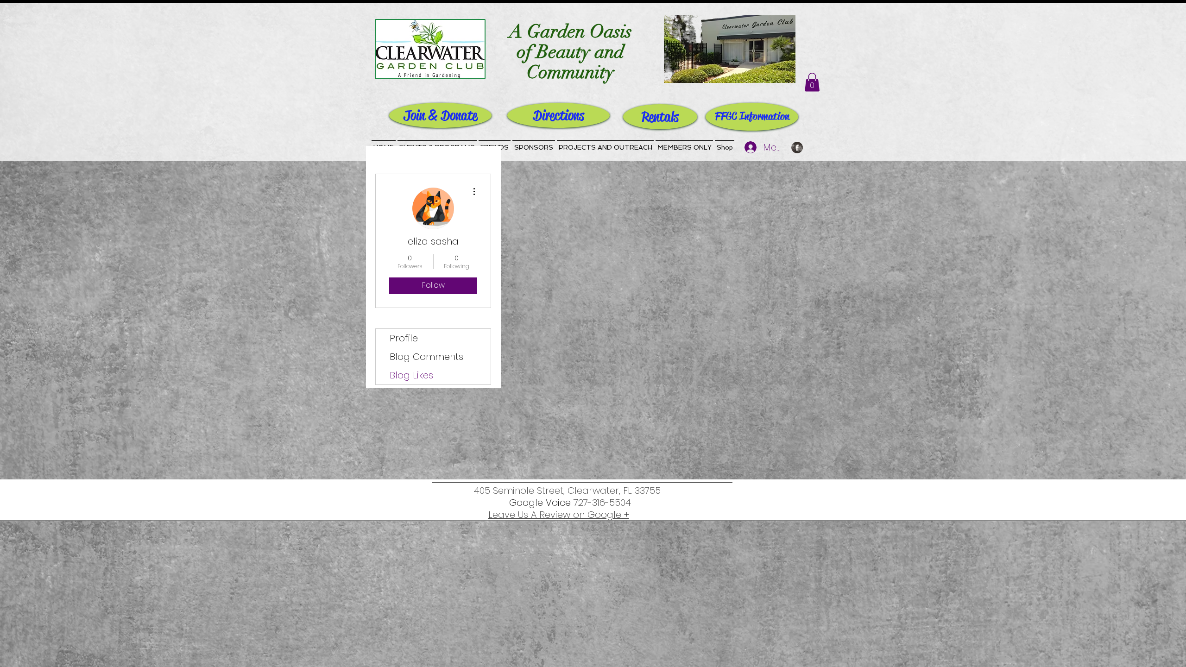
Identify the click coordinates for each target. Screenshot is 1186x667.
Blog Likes (411, 375)
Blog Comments (426, 356)
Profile (404, 338)
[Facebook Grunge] (797, 147)
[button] (812, 82)
